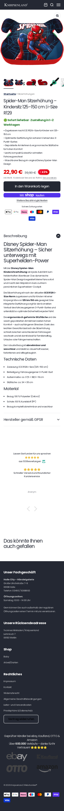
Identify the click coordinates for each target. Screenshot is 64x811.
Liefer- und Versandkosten (17, 705)
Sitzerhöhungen (26, 94)
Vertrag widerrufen (21, 719)
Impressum (10, 681)
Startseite (10, 94)
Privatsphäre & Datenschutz (18, 710)
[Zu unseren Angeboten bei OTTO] (17, 768)
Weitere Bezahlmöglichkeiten (32, 200)
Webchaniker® (30, 785)
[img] (32, 458)
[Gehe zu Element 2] (20, 83)
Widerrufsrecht (11, 693)
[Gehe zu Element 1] (9, 83)
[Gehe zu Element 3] (31, 83)
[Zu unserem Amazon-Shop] (47, 768)
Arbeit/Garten (11, 662)
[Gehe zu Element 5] (54, 83)
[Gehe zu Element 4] (43, 83)
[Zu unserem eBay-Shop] (17, 756)
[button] (29, 508)
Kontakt (7, 687)
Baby (6, 656)
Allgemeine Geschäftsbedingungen (22, 699)
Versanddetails (49, 177)
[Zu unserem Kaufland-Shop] (47, 756)
